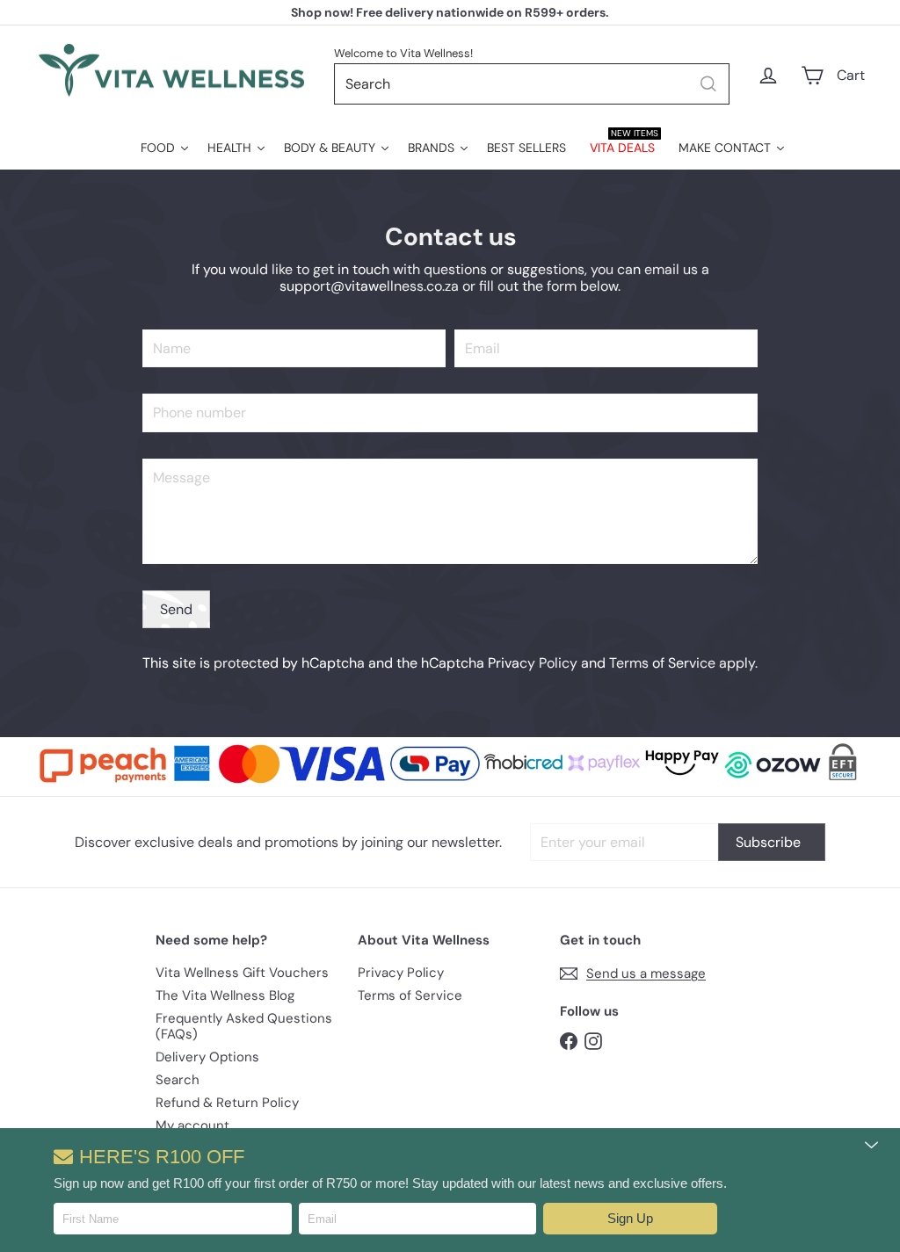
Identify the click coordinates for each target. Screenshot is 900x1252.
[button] (630, 1218)
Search (178, 1080)
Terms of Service (662, 663)
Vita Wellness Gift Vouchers (242, 972)
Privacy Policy (532, 663)
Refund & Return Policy (227, 1102)
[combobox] (531, 84)
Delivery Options (207, 1057)
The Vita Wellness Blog (225, 995)
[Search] (708, 84)
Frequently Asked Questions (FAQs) (244, 1026)
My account (192, 1125)
